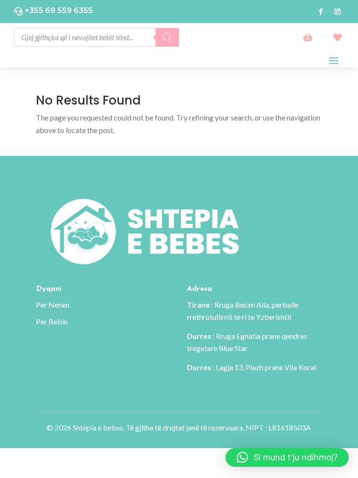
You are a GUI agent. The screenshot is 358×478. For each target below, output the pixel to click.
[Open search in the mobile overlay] (96, 37)
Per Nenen (52, 304)
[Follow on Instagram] (337, 11)
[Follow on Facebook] (320, 11)
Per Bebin (52, 321)
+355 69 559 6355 (59, 10)
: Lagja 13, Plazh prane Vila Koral (251, 367)
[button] (287, 457)
